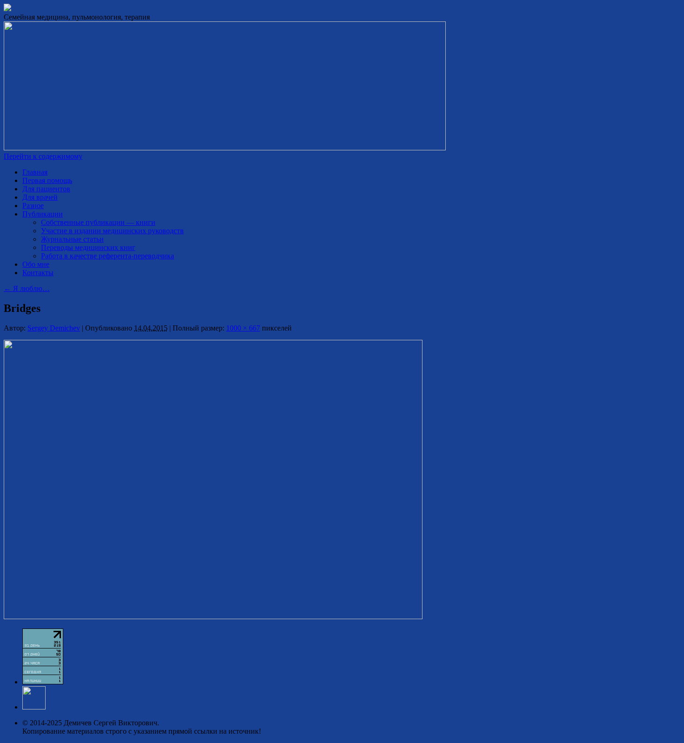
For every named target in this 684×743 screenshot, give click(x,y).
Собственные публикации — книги (98, 222)
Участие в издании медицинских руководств (112, 231)
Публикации (42, 214)
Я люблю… (27, 288)
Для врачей (40, 197)
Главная (34, 172)
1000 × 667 (243, 328)
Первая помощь (47, 180)
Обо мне (35, 264)
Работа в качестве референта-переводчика (107, 256)
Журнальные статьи (72, 239)
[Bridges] (213, 617)
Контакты (38, 273)
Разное (33, 205)
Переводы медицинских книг (88, 247)
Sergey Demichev (53, 328)
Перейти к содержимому (43, 156)
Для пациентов (46, 189)
